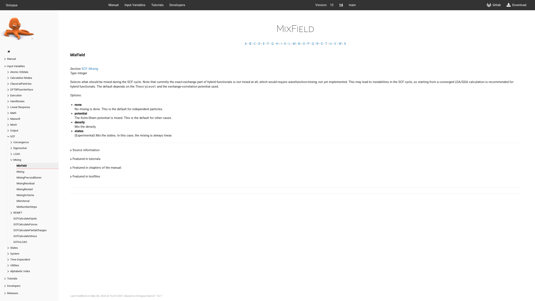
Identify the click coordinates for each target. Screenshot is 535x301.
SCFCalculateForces (25, 224)
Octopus (12, 5)
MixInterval (23, 201)
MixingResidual (25, 183)
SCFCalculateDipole (25, 218)
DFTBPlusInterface (21, 89)
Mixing (17, 159)
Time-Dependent (20, 259)
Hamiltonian (17, 101)
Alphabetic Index (20, 271)
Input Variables (135, 5)
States (14, 247)
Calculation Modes (21, 77)
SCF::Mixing (90, 69)
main (352, 5)
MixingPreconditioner (29, 177)
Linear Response (20, 107)
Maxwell (15, 118)
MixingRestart (25, 189)
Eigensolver (20, 148)
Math (13, 113)
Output (14, 130)
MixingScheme (25, 195)
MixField (22, 165)
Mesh (13, 124)
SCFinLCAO (20, 242)
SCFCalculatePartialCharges (30, 230)
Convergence (21, 142)
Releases (12, 293)
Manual (113, 5)
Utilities (14, 265)
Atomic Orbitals (19, 72)
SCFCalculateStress (25, 236)
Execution (16, 95)
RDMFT (17, 212)
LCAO (16, 154)
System (14, 253)
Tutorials (157, 5)
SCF (12, 136)
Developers (177, 5)
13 (331, 5)
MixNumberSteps (27, 206)
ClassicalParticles (21, 83)
